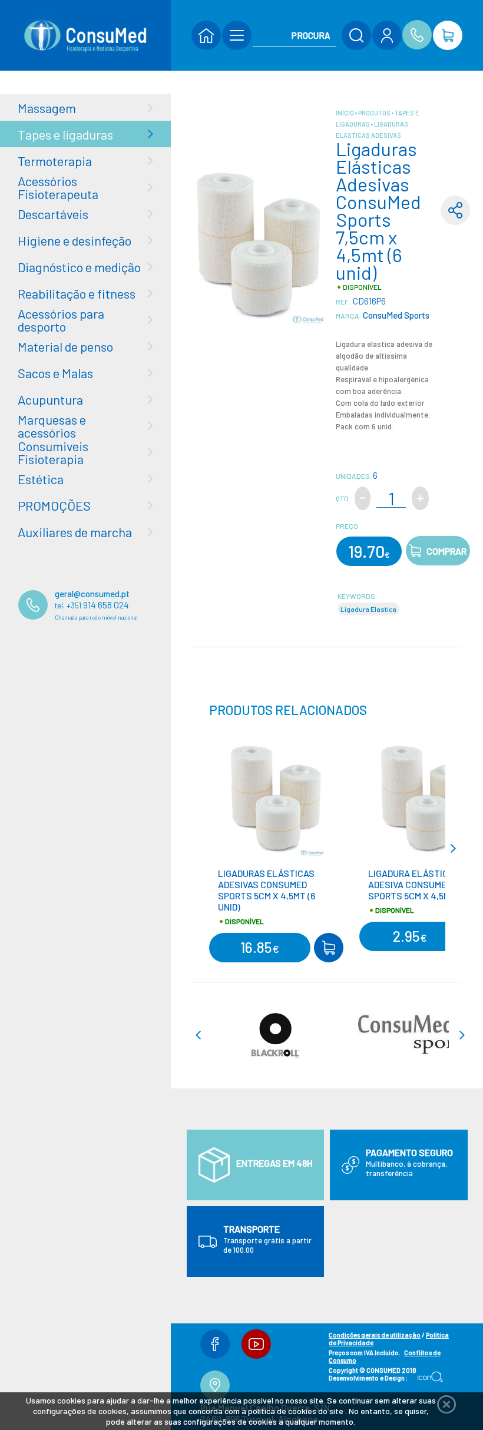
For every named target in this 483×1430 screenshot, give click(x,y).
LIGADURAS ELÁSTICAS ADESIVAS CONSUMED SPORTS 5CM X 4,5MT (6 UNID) (266, 890)
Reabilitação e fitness (76, 293)
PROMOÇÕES (54, 505)
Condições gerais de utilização (375, 1335)
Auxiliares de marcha (75, 531)
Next (457, 848)
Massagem (47, 107)
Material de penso (65, 346)
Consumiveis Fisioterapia (53, 452)
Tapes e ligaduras (65, 134)
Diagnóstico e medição (79, 266)
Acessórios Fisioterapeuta (58, 187)
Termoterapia (55, 160)
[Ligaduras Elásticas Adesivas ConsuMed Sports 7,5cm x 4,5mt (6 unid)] (259, 242)
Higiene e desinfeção (74, 240)
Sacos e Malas (55, 372)
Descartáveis (53, 213)
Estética (41, 478)
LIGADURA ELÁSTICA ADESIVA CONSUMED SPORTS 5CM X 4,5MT (412, 884)
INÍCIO (345, 113)
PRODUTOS (375, 113)
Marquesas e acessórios (52, 426)
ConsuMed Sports (395, 315)
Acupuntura (50, 399)
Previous (203, 848)
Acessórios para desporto (61, 320)
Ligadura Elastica (368, 609)
